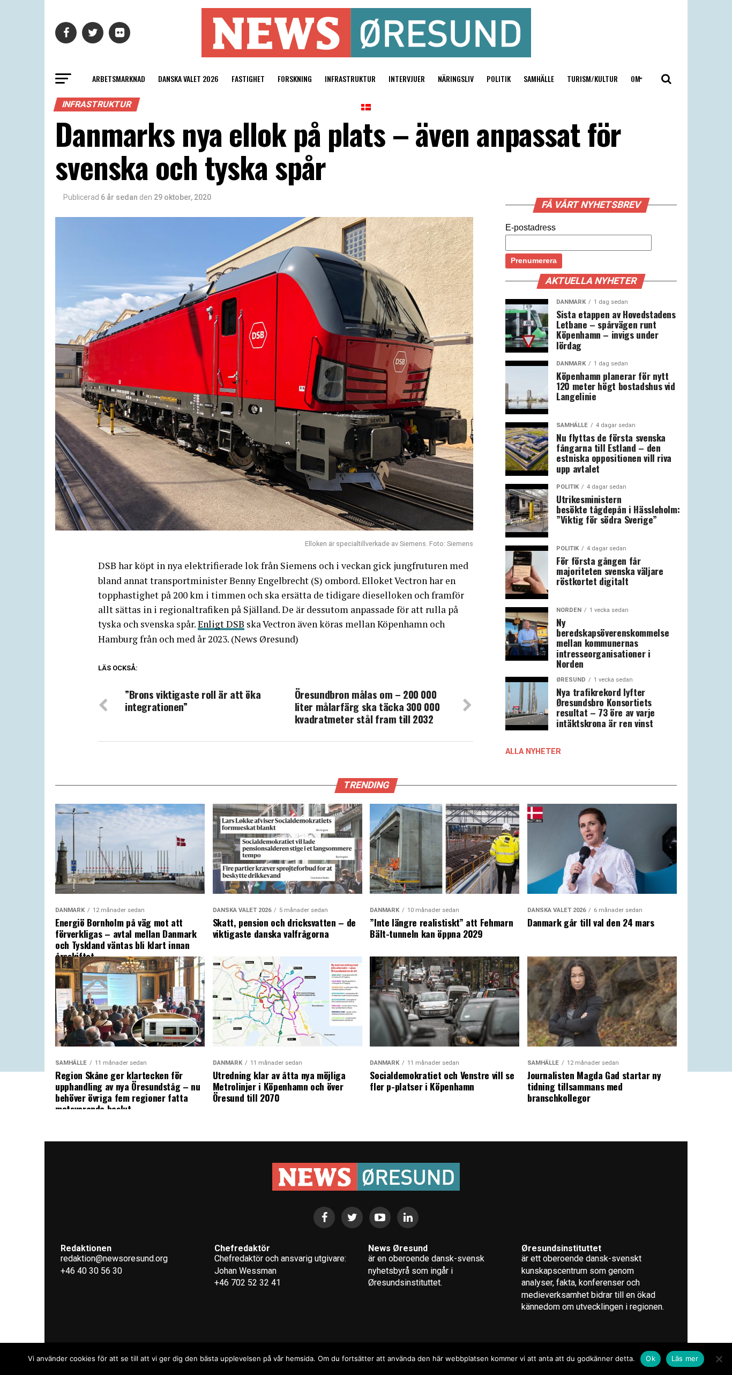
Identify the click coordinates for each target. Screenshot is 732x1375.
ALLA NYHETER (533, 751)
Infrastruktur (350, 78)
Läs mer (685, 1358)
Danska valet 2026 (188, 78)
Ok (650, 1358)
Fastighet (248, 78)
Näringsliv (456, 78)
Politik (499, 78)
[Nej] (718, 1359)
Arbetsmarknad (118, 78)
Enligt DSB (221, 624)
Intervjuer (407, 78)
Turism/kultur (592, 78)
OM (635, 78)
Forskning (295, 78)
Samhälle (539, 78)
